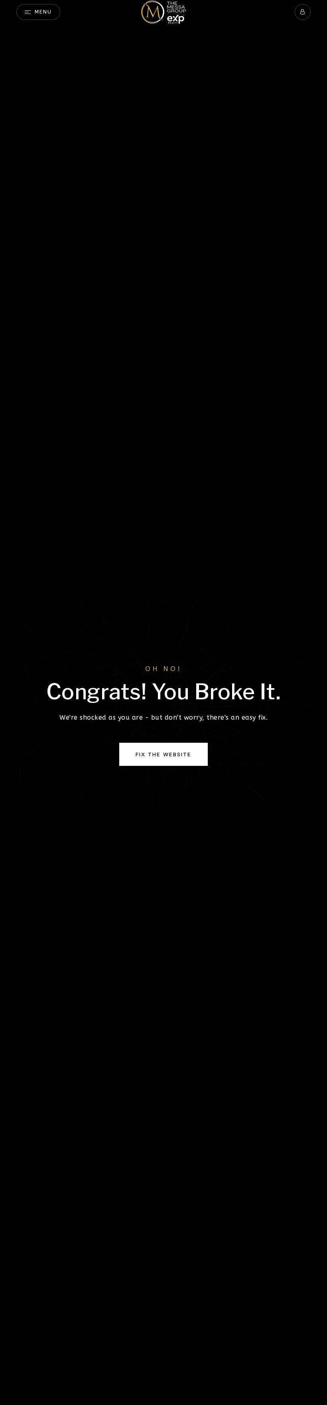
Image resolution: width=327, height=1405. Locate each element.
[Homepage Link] (163, 11)
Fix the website (163, 754)
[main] (163, 702)
